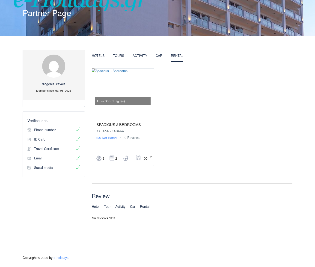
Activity (140, 55)
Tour (107, 206)
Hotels (98, 55)
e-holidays (60, 257)
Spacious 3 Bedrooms (118, 124)
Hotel (95, 206)
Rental (177, 55)
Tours (118, 55)
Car (159, 55)
